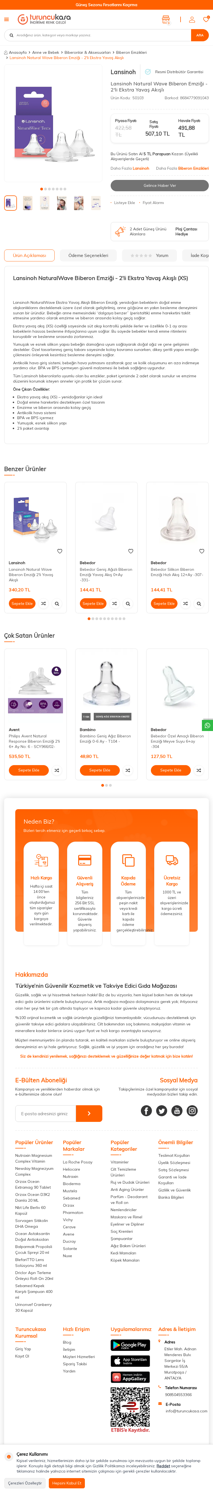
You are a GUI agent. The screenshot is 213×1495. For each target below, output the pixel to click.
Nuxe (67, 1255)
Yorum (162, 255)
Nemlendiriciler (124, 1209)
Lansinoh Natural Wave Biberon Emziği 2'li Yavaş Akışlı (31, 574)
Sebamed (71, 1198)
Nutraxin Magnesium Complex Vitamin (33, 1158)
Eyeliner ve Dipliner (127, 1224)
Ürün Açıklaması (29, 255)
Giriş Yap (23, 1348)
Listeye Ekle (124, 202)
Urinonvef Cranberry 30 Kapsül (33, 1307)
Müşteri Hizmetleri (79, 1356)
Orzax (68, 1205)
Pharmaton (73, 1212)
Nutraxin (70, 1176)
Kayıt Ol (22, 1356)
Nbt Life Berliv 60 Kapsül (30, 1210)
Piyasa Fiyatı (125, 120)
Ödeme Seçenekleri (88, 255)
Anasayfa (18, 52)
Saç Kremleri (122, 1231)
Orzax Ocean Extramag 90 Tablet (33, 1184)
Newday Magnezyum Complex (34, 1171)
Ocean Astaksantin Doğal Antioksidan (32, 1236)
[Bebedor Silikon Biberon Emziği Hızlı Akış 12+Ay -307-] (177, 519)
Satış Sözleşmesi (173, 1169)
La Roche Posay (77, 1162)
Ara (200, 35)
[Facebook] (146, 1110)
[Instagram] (192, 1110)
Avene (68, 1234)
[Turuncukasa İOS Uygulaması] (130, 1365)
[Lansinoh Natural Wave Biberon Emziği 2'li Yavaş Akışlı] (35, 519)
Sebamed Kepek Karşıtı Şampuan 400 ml (33, 1291)
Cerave (69, 1226)
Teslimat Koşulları (174, 1155)
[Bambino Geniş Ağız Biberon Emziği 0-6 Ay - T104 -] (106, 686)
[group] (53, 123)
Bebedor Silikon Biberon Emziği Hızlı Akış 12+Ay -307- (177, 572)
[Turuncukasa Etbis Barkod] (130, 1431)
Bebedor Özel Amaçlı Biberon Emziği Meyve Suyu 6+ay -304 (177, 741)
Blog (67, 1342)
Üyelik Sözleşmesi (174, 1162)
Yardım (69, 1371)
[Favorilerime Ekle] (59, 551)
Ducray (69, 1241)
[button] (41, 189)
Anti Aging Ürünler (127, 1189)
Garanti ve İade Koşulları (172, 1180)
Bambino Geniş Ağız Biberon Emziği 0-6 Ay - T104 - (105, 739)
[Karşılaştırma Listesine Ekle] (43, 603)
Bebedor (87, 562)
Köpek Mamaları (125, 1260)
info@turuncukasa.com (186, 1411)
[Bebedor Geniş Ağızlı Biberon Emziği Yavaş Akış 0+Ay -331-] (106, 519)
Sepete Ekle (22, 603)
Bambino (88, 729)
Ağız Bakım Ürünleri (128, 1245)
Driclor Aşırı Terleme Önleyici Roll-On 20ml (34, 1275)
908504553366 (178, 1394)
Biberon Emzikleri (131, 52)
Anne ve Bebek (45, 52)
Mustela (70, 1190)
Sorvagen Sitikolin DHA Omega (31, 1223)
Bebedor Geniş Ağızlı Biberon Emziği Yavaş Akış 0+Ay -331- (106, 574)
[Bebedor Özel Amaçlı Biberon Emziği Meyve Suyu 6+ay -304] (177, 686)
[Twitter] (161, 1110)
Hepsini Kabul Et (66, 1483)
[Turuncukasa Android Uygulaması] (130, 1349)
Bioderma (71, 1183)
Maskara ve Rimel (126, 1216)
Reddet (163, 1465)
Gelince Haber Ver (160, 185)
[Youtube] (176, 1110)
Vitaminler (120, 1162)
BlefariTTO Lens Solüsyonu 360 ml (31, 1262)
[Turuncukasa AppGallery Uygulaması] (130, 1381)
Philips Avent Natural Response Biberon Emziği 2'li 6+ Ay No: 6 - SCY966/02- (34, 741)
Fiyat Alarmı (153, 202)
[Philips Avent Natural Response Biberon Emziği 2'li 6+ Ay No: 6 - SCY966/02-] (35, 686)
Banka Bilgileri (171, 1197)
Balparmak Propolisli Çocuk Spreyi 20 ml (33, 1249)
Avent (14, 729)
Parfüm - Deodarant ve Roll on (129, 1199)
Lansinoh (123, 71)
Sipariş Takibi (75, 1363)
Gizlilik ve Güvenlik (174, 1190)
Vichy (68, 1219)
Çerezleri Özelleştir (25, 1483)
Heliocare (71, 1169)
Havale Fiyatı (189, 120)
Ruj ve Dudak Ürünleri (130, 1182)
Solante (70, 1248)
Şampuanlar (122, 1238)
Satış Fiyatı (153, 124)
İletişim (69, 1349)
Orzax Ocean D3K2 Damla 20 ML (32, 1197)
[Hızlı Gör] (57, 603)
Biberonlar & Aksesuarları (88, 52)
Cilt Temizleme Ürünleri (123, 1172)
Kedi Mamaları (123, 1252)
